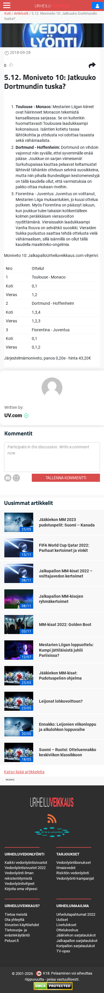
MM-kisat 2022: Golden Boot (65, 624)
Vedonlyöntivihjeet (19, 883)
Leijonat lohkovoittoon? (61, 701)
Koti (7, 13)
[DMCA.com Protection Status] (53, 986)
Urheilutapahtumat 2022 (75, 914)
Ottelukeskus (67, 930)
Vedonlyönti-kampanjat (75, 878)
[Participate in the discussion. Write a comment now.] (52, 457)
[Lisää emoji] (16, 478)
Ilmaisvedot (65, 868)
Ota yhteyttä (14, 919)
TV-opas (63, 951)
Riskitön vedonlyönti (72, 873)
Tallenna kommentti (66, 478)
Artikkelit (21, 13)
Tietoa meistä (16, 914)
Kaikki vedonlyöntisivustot (26, 862)
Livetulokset (66, 925)
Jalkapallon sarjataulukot (76, 941)
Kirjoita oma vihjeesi (21, 889)
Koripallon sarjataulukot (75, 946)
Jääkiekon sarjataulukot (76, 935)
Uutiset (62, 919)
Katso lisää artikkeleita (24, 772)
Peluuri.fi (12, 941)
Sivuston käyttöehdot (22, 925)
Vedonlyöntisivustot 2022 (25, 868)
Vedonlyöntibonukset (73, 862)
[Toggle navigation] (7, 5)
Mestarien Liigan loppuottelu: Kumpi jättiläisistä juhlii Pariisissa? (66, 649)
